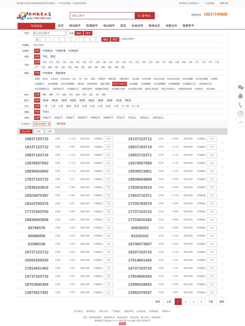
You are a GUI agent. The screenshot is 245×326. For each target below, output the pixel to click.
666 (64, 94)
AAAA (54, 78)
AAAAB (146, 78)
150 (124, 62)
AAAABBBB (67, 83)
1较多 (119, 100)
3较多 (100, 100)
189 (109, 67)
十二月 (135, 106)
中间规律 (48, 73)
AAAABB (187, 78)
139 (104, 62)
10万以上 (145, 117)
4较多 (91, 100)
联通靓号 (92, 25)
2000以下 (95, 117)
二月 (52, 106)
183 (70, 67)
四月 (68, 106)
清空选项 (61, 123)
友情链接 (153, 311)
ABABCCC (58, 89)
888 (51, 94)
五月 (76, 106)
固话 (123, 25)
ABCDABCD (119, 83)
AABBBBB (174, 83)
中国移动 (48, 50)
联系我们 (90, 311)
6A (74, 78)
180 (50, 67)
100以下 (47, 117)
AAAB (135, 78)
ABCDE (112, 78)
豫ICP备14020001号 (141, 320)
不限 (37, 73)
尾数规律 (60, 73)
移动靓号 (75, 25)
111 (97, 94)
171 (197, 62)
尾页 (222, 301)
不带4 (46, 112)
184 (76, 67)
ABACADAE (152, 89)
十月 (116, 106)
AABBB (133, 83)
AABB (214, 78)
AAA (45, 78)
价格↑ (39, 131)
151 (131, 62)
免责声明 (128, 311)
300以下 (58, 117)
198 (116, 67)
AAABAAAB (135, 89)
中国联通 (60, 50)
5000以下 (108, 117)
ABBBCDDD (102, 89)
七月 (92, 106)
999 (44, 94)
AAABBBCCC (42, 89)
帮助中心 (166, 311)
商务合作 (103, 311)
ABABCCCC (205, 83)
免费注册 (224, 3)
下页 (210, 301)
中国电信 (73, 50)
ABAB (80, 83)
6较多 (73, 100)
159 (177, 62)
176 (217, 62)
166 (184, 62)
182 (63, 67)
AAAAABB (201, 78)
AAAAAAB (173, 78)
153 (144, 62)
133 (64, 62)
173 (204, 62)
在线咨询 (137, 25)
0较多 (128, 100)
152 (137, 62)
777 (58, 94)
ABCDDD (87, 89)
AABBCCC (73, 89)
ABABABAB (185, 89)
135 (77, 62)
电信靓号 (109, 25)
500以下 (70, 117)
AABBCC (40, 83)
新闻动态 (154, 25)
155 (150, 62)
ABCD (101, 78)
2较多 (110, 100)
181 (56, 67)
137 (91, 62)
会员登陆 (210, 3)
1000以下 (82, 117)
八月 (100, 106)
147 (117, 62)
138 (97, 62)
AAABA (210, 89)
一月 (45, 106)
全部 (37, 50)
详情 (108, 139)
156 (157, 62)
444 (77, 94)
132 (58, 62)
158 (170, 62)
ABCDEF (124, 78)
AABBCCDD (118, 89)
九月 (108, 106)
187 (96, 67)
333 (84, 94)
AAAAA (65, 78)
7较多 (64, 100)
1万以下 (120, 117)
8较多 (55, 100)
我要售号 (188, 25)
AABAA (199, 89)
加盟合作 (171, 25)
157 (164, 62)
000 (104, 94)
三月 (60, 106)
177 (36, 67)
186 (89, 67)
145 (111, 62)
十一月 (125, 106)
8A (86, 78)
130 (44, 62)
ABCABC (105, 83)
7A (80, 78)
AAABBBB (159, 83)
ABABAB (92, 83)
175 (210, 62)
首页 (61, 25)
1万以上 (132, 117)
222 (91, 94)
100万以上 (158, 117)
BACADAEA (168, 89)
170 (190, 62)
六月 (84, 106)
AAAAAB (159, 78)
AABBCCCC (189, 83)
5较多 (82, 100)
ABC (92, 78)
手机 (45, 56)
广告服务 (116, 311)
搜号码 (146, 15)
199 (123, 67)
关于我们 (78, 311)
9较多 (46, 100)
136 (84, 62)
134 (71, 62)
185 (83, 67)
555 (71, 94)
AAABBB (53, 83)
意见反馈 (141, 311)
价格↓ (50, 131)
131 (51, 62)
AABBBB (146, 83)
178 (43, 67)
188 (103, 67)
